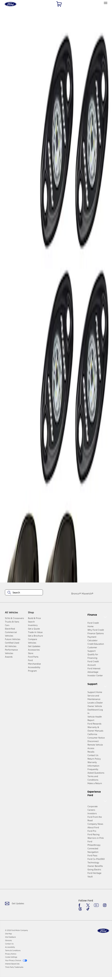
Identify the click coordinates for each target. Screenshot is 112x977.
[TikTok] (88, 909)
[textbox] (23, 592)
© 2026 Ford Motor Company (16, 930)
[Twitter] (88, 905)
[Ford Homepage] (103, 931)
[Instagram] (104, 905)
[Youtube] (96, 905)
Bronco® (76, 593)
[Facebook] (80, 905)
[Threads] (80, 909)
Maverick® (87, 593)
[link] (8, 934)
